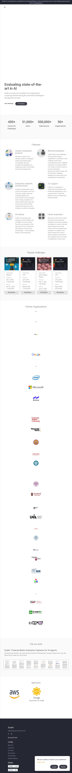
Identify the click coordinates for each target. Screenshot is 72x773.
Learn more (41, 762)
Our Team (11, 750)
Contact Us (11, 748)
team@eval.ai (38, 3)
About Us (10, 745)
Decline (63, 767)
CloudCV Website (13, 758)
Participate (21, 103)
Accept (54, 767)
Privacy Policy (12, 756)
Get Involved (11, 753)
